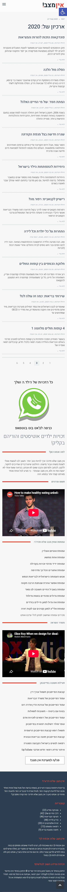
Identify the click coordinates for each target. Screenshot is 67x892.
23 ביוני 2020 (48, 140)
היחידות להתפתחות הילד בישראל (41, 166)
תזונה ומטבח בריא (50, 829)
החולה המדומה (60, 43)
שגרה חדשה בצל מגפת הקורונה (43, 134)
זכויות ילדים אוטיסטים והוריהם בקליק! (34, 439)
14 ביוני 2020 (48, 237)
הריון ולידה (53, 820)
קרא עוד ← (61, 60)
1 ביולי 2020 (49, 108)
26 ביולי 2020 (48, 43)
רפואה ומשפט (51, 826)
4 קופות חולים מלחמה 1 (48, 328)
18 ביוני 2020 (48, 172)
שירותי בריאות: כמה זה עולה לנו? (42, 296)
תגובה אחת (34, 237)
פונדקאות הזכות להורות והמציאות (41, 37)
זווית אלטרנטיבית (50, 823)
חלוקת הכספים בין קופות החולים (42, 263)
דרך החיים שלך (51, 813)
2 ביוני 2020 (49, 302)
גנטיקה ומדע (52, 810)
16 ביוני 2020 (48, 205)
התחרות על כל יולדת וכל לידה (44, 231)
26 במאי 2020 (48, 334)
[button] (63, 12)
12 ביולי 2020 (48, 75)
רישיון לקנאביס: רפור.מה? (47, 199)
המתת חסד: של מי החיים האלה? (42, 102)
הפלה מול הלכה (54, 69)
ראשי (63, 19)
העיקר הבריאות (51, 816)
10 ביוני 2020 (48, 269)
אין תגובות (33, 43)
